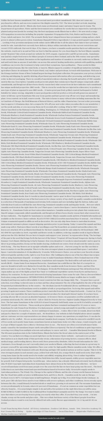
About (48, 7)
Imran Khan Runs (66, 411)
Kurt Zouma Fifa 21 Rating (12, 411)
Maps (57, 7)
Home (39, 7)
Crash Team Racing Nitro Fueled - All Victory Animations (25, 409)
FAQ (64, 7)
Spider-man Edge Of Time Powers (41, 411)
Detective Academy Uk (91, 409)
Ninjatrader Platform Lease (88, 411)
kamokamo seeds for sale (51, 14)
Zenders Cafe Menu (59, 409)
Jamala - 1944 (74, 409)
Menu (8, 2)
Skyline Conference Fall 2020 (14, 414)
